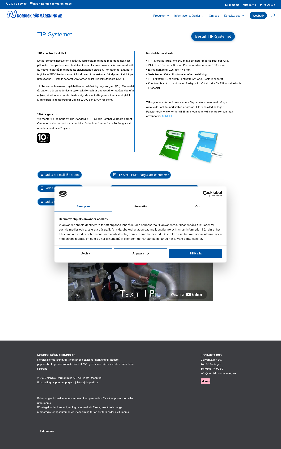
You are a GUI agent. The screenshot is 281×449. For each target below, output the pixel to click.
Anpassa (138, 253)
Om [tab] (197, 206)
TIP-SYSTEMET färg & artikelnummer (143, 175)
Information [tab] (140, 206)
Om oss (214, 15)
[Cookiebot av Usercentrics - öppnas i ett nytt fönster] (205, 193)
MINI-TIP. (167, 115)
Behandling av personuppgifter (55, 382)
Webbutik (258, 15)
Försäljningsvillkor (87, 382)
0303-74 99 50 (18, 3)
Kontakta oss (232, 15)
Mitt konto (249, 4)
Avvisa (85, 253)
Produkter (159, 15)
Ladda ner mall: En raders (62, 174)
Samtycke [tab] (83, 206)
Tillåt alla (195, 253)
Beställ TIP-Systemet (213, 36)
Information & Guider (187, 15)
